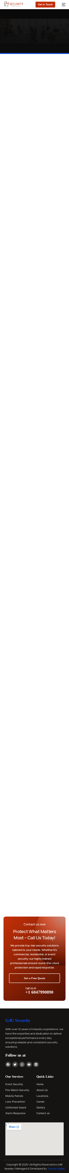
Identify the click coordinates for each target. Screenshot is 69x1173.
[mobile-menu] (62, 4)
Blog (6, 107)
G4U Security (17, 1020)
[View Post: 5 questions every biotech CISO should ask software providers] (34, 742)
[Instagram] (22, 1064)
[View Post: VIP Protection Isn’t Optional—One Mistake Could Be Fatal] (34, 472)
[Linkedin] (36, 1064)
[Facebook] (8, 1064)
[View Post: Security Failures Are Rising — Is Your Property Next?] (34, 381)
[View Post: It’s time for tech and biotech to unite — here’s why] (34, 655)
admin (7, 149)
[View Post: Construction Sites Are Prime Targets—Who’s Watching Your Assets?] (34, 564)
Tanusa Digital (56, 1168)
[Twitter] (15, 1064)
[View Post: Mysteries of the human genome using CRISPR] (34, 834)
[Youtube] (29, 1064)
